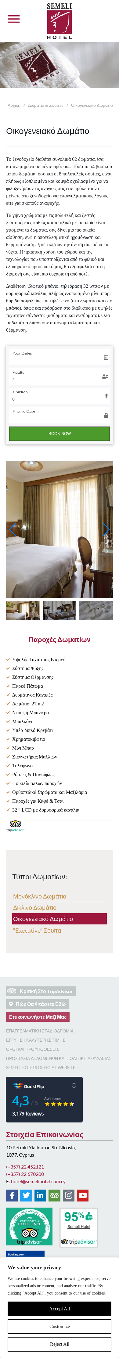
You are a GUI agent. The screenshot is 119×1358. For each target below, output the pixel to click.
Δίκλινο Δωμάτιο (34, 907)
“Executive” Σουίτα (37, 930)
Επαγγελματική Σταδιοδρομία (40, 1030)
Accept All (59, 1309)
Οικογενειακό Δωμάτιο (43, 918)
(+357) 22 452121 (25, 1166)
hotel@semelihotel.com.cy (38, 1181)
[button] (12, 529)
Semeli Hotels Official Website (40, 1067)
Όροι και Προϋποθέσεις (32, 1049)
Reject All (59, 1344)
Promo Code (24, 411)
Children (20, 392)
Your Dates (22, 353)
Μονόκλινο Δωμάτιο (39, 896)
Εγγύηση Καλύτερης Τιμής (35, 1040)
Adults (18, 372)
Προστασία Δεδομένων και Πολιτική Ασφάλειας (58, 1058)
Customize (59, 1326)
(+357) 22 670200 (25, 1174)
